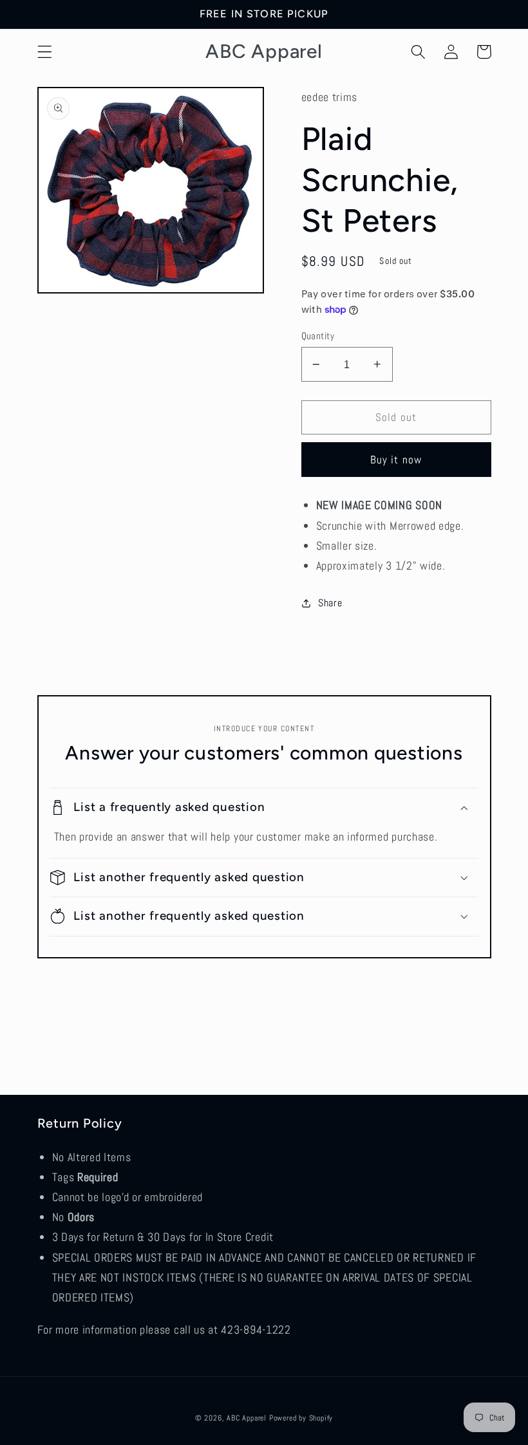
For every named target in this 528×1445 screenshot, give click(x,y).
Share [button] (330, 603)
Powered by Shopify (301, 1417)
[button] (44, 51)
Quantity (318, 336)
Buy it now (396, 459)
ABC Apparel (247, 1417)
